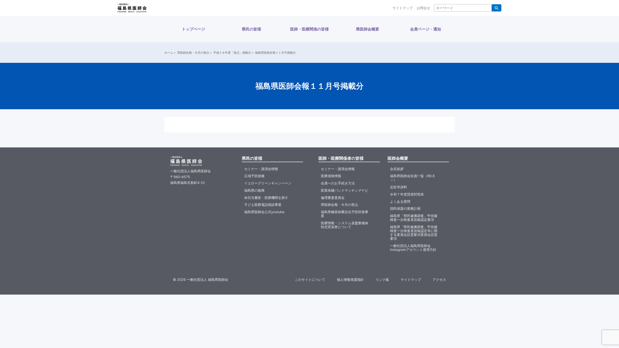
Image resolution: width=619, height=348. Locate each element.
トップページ (193, 29)
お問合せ (423, 8)
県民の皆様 (251, 29)
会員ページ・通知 (425, 29)
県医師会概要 (367, 29)
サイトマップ (402, 8)
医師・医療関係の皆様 (309, 29)
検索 (496, 7)
